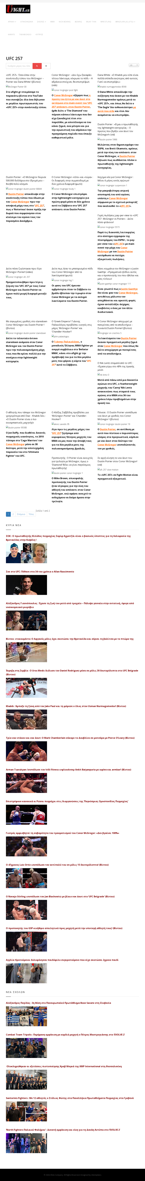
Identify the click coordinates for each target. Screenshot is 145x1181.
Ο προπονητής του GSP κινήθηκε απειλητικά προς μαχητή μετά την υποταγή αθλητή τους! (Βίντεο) (64, 928)
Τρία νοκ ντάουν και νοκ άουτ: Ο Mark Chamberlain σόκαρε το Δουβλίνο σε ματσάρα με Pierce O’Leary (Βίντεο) (70, 737)
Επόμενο (21, 514)
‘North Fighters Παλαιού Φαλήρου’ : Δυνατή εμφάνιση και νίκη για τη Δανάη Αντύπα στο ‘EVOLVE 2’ (63, 1129)
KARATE (11, 34)
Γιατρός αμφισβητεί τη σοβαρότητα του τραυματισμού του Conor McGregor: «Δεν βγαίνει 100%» (62, 833)
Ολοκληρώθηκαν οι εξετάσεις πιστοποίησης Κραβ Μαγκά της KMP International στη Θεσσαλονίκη (64, 1066)
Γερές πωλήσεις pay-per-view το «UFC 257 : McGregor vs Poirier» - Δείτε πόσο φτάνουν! (118, 219)
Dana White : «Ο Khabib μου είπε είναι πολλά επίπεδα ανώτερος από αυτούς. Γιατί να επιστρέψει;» (118, 78)
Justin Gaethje (129, 288)
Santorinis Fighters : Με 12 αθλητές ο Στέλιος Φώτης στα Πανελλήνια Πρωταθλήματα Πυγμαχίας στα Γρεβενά (70, 1098)
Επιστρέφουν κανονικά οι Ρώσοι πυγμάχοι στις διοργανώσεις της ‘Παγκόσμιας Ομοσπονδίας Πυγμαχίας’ (67, 801)
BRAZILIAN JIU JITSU (125, 21)
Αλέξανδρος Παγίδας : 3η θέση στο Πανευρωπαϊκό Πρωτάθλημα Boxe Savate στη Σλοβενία (58, 1002)
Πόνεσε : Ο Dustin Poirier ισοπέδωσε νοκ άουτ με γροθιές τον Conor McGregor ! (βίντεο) (117, 416)
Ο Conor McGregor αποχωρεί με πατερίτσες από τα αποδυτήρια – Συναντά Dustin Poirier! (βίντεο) (115, 325)
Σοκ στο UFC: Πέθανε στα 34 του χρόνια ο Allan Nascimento (40, 571)
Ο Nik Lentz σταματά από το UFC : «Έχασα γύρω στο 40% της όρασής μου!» (116, 366)
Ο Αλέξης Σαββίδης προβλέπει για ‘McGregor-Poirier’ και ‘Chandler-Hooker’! (70, 416)
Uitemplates (96, 1175)
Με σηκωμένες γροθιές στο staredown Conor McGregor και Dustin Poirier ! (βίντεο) (26, 325)
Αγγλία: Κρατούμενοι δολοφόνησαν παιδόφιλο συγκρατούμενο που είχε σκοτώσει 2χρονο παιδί (62, 960)
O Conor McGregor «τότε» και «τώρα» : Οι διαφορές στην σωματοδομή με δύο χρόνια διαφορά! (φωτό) (72, 181)
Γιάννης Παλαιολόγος (66, 341)
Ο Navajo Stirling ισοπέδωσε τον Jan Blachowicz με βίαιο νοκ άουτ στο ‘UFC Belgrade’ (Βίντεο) (60, 896)
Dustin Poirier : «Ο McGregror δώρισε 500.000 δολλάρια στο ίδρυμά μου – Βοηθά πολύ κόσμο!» (26, 181)
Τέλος (31, 514)
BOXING (78, 21)
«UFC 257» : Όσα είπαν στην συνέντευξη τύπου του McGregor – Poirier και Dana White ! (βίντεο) (25, 78)
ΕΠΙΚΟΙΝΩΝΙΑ (27, 21)
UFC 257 (39, 205)
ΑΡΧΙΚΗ (11, 21)
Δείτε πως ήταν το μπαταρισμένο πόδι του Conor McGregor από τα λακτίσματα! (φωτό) (72, 272)
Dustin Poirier (127, 156)
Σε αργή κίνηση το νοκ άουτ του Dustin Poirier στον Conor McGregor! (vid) (117, 461)
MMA (52, 21)
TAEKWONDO (25, 34)
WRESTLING (106, 21)
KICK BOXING (65, 21)
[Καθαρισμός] (46, 66)
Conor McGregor (63, 95)
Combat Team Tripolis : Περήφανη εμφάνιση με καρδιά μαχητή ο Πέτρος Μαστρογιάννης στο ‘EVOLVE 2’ (65, 1034)
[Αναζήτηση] (37, 66)
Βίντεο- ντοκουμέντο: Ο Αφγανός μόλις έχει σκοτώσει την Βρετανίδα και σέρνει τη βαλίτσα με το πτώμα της (70, 638)
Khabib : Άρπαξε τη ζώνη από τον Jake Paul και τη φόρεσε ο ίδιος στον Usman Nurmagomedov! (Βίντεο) (66, 706)
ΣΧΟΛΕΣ (40, 21)
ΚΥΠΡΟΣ (39, 34)
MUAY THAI (91, 21)
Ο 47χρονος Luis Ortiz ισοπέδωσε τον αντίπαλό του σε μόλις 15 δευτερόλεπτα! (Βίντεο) (57, 864)
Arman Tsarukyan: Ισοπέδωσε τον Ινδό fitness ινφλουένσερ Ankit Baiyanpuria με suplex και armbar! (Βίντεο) (68, 769)
